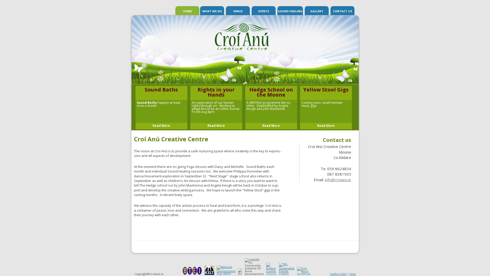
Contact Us (342, 11)
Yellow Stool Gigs (326, 89)
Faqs (353, 274)
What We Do (212, 11)
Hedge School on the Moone (271, 92)
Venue (238, 11)
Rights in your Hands (216, 92)
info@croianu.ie (338, 179)
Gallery (316, 11)
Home (187, 11)
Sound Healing (290, 11)
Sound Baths (161, 89)
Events (263, 11)
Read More (161, 125)
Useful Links (338, 274)
